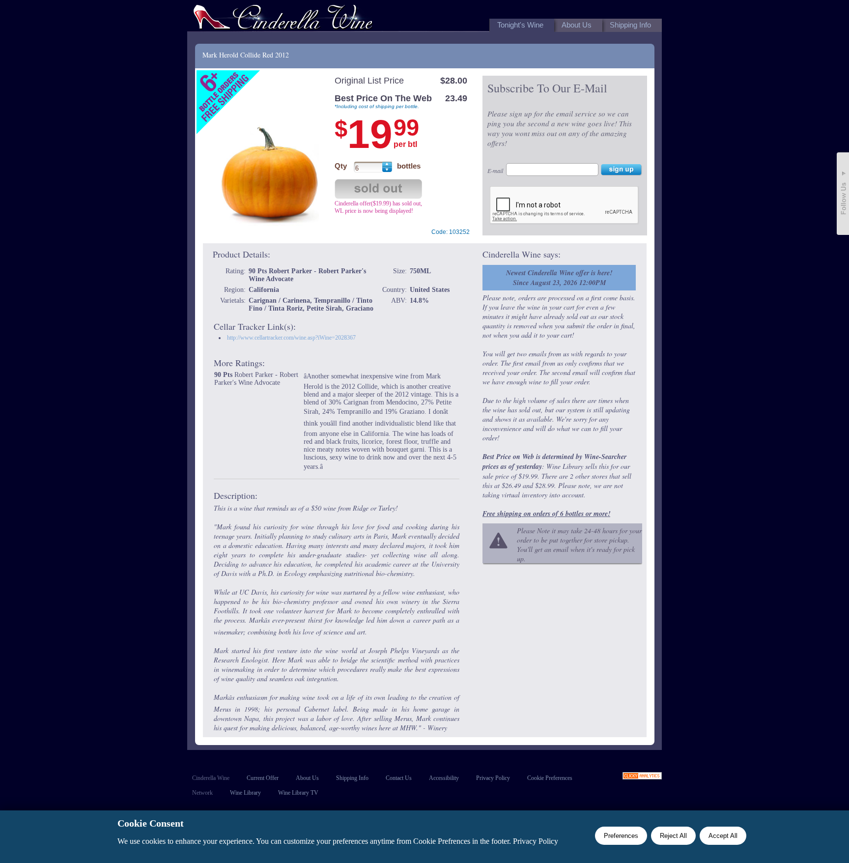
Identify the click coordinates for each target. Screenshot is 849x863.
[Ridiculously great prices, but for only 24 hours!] (283, 18)
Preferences (621, 835)
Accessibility (444, 778)
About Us (307, 778)
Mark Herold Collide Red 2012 (245, 54)
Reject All (673, 835)
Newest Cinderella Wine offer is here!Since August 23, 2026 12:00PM (559, 278)
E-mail (495, 170)
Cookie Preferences (549, 778)
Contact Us (399, 778)
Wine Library (245, 792)
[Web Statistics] (642, 777)
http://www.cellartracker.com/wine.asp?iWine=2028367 (291, 337)
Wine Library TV (298, 792)
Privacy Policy (493, 778)
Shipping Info (352, 778)
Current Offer (263, 778)
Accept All (722, 835)
